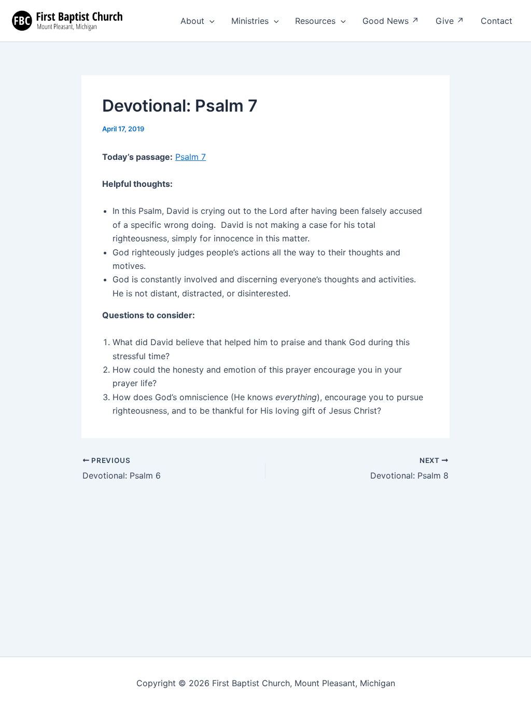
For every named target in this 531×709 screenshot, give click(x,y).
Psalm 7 (190, 157)
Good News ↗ (390, 21)
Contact (496, 21)
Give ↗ (450, 21)
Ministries (250, 21)
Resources (315, 21)
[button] (209, 21)
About (192, 21)
